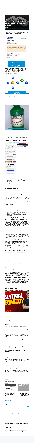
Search (6, 404)
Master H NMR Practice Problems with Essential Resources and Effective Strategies (17, 421)
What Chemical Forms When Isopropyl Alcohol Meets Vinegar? (10, 394)
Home (5, 13)
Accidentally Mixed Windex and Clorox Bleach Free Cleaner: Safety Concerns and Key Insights (17, 416)
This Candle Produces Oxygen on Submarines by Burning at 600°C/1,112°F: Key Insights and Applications (16, 413)
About (5, 438)
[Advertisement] (17, 7)
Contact (18, 438)
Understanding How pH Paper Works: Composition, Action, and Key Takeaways (16, 423)
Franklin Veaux (8, 27)
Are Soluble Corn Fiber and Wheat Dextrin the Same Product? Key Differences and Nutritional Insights (24, 395)
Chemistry (6, 19)
